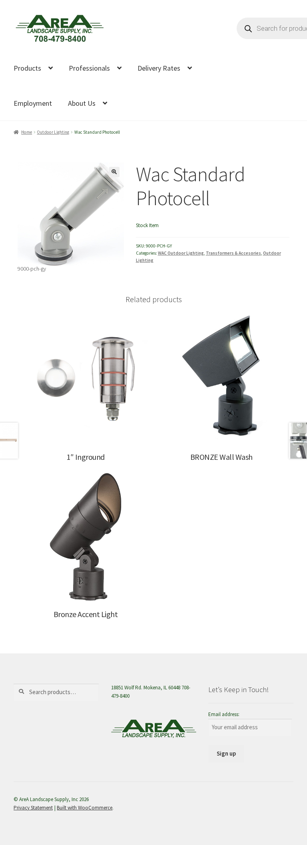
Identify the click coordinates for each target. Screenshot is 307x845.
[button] (114, 172)
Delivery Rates (159, 68)
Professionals (89, 68)
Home (26, 132)
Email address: (223, 714)
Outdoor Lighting (53, 132)
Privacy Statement (33, 807)
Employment (33, 103)
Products (27, 68)
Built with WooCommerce (84, 807)
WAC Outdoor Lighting (181, 253)
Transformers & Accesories (233, 253)
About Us (82, 103)
